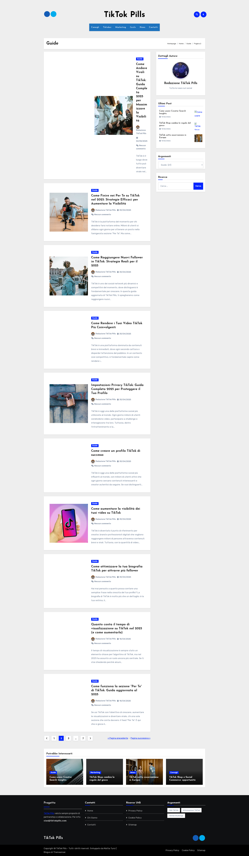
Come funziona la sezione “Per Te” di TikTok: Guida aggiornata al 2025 (116, 690)
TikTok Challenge (176, 816)
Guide (133, 27)
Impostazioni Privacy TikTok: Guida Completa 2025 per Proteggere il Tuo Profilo (117, 389)
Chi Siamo (92, 817)
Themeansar (59, 852)
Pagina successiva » (140, 738)
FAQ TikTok (173, 810)
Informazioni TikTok (191, 810)
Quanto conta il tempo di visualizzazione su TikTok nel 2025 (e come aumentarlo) (116, 628)
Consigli (95, 27)
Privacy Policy (135, 811)
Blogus (47, 852)
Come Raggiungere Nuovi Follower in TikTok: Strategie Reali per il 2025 (117, 261)
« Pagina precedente (118, 738)
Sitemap (132, 824)
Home (90, 811)
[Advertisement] (70, 115)
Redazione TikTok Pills (141, 132)
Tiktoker (107, 27)
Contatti (153, 27)
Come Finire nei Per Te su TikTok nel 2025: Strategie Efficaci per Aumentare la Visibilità (115, 199)
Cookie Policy (135, 817)
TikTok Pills (124, 15)
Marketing (120, 27)
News (142, 27)
